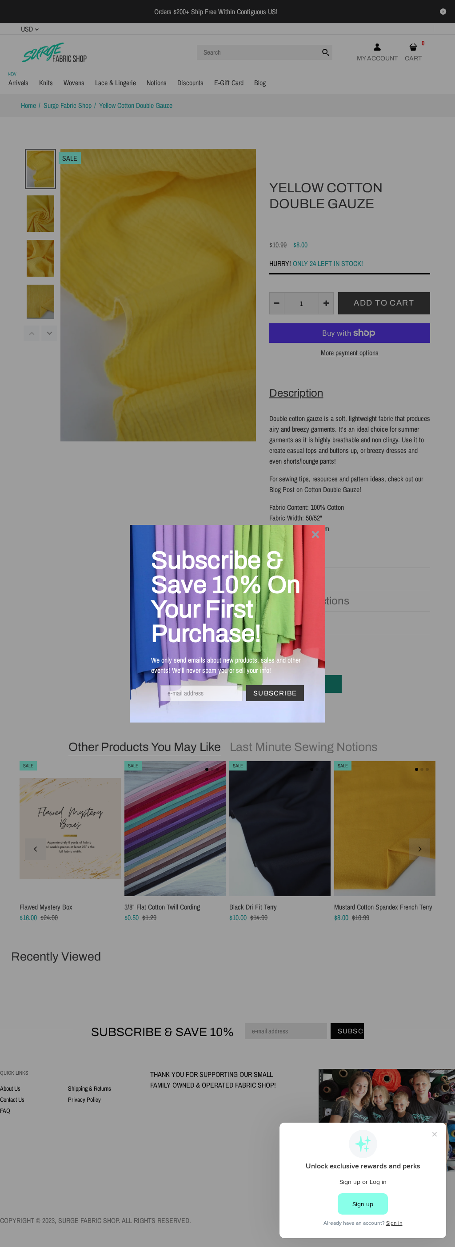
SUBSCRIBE (275, 693)
